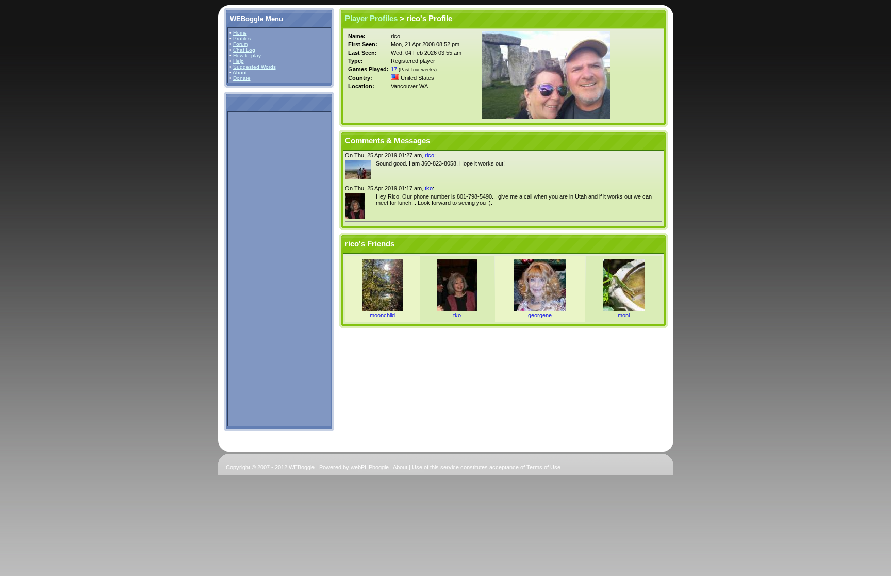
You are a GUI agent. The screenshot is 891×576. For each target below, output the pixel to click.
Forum (240, 44)
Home (240, 33)
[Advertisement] (260, 268)
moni (624, 315)
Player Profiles (371, 18)
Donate (242, 78)
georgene (540, 315)
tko (429, 188)
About (240, 72)
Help (238, 61)
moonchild (382, 315)
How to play (247, 55)
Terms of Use (543, 467)
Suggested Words (254, 67)
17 (394, 69)
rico (429, 155)
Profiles (242, 38)
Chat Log (244, 50)
